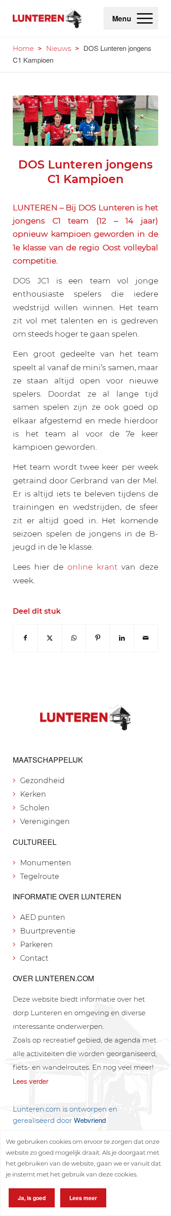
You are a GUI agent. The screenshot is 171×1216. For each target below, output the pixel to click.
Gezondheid (42, 780)
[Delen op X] (50, 638)
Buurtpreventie (48, 931)
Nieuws (58, 48)
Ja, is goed (32, 1198)
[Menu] (144, 18)
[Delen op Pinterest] (97, 638)
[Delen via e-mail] (146, 638)
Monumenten (45, 863)
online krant (92, 566)
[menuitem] (144, 18)
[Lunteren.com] (47, 18)
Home (23, 48)
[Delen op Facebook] (25, 638)
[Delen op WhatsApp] (74, 638)
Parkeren (36, 944)
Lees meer (83, 1198)
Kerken (33, 794)
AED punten (42, 917)
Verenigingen (45, 821)
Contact (34, 958)
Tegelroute (39, 876)
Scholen (35, 808)
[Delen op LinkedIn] (122, 638)
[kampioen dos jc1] (85, 120)
